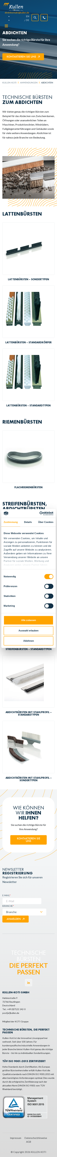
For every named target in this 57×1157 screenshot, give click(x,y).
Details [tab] (28, 522)
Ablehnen (28, 640)
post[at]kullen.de (10, 1013)
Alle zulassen (28, 620)
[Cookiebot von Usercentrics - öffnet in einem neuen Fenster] (40, 513)
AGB (28, 1141)
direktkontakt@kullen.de (17, 12)
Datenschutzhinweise (35, 1137)
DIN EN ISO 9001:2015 (38, 1074)
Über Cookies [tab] (45, 522)
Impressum (15, 1137)
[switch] (48, 586)
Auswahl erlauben (28, 630)
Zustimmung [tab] (11, 522)
